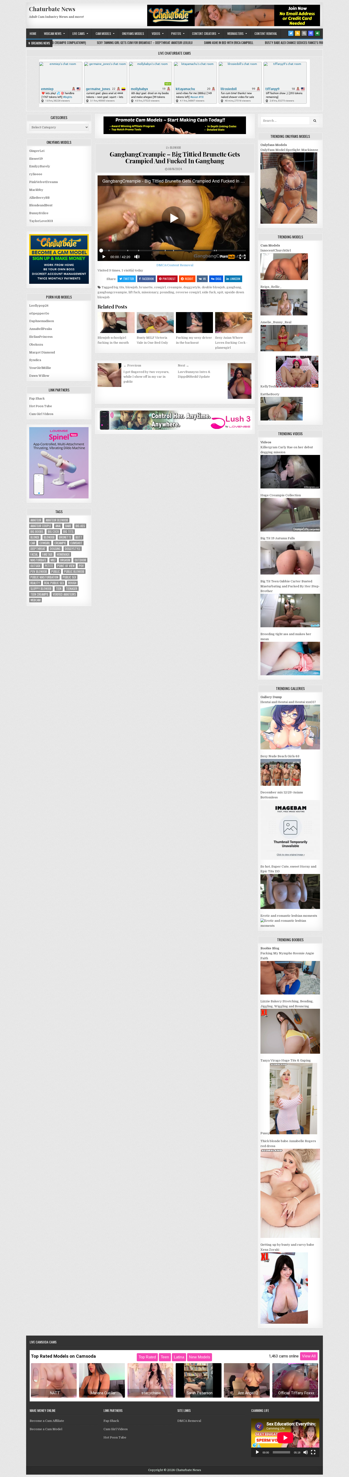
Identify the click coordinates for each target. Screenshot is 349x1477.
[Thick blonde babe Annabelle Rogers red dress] (290, 1237)
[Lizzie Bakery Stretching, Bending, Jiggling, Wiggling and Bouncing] (290, 1052)
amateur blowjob (57, 520)
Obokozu (36, 344)
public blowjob (74, 571)
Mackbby (36, 190)
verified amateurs (64, 594)
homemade (63, 554)
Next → (183, 365)
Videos (156, 33)
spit (220, 292)
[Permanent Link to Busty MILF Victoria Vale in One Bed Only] (155, 322)
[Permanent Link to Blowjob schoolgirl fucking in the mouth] (116, 322)
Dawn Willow (39, 375)
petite (49, 566)
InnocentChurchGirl (275, 250)
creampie (174, 287)
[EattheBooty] (281, 419)
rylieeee (35, 174)
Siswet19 (36, 158)
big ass (80, 526)
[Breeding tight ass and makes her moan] (290, 674)
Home (33, 33)
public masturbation (44, 577)
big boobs (36, 531)
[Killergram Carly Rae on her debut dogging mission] (290, 487)
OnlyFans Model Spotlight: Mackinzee (289, 150)
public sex (69, 577)
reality (35, 583)
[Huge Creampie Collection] (290, 530)
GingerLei (36, 151)
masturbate (38, 560)
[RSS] (297, 33)
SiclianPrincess (41, 336)
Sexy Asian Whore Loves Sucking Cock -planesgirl (231, 342)
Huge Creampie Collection (280, 495)
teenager (71, 588)
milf (53, 560)
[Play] (257, 1452)
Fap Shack (37, 398)
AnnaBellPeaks (40, 329)
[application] (285, 1438)
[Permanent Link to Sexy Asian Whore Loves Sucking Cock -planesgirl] (233, 322)
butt (78, 537)
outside (35, 566)
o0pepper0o (39, 313)
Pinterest (169, 279)
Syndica (35, 360)
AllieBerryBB (39, 197)
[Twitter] (291, 33)
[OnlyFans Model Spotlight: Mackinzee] (288, 222)
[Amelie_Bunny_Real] (284, 350)
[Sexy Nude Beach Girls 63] (280, 785)
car (32, 543)
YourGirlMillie (40, 368)
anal (58, 526)
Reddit (189, 279)
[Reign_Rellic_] (283, 314)
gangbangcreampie (112, 292)
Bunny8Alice (38, 213)
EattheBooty (269, 394)
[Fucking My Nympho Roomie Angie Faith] (290, 993)
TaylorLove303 (41, 221)
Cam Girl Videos (41, 414)
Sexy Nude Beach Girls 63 (279, 756)
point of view (66, 566)
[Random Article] (311, 33)
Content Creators (204, 33)
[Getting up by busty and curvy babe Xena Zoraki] (284, 1322)
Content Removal (266, 33)
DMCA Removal (189, 1421)
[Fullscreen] (313, 1452)
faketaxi (47, 554)
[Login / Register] (317, 33)
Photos (176, 33)
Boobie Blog (269, 948)
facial (34, 554)
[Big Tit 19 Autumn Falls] (290, 573)
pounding (167, 292)
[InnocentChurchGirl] (284, 279)
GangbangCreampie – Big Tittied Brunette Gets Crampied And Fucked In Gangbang (175, 157)
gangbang (233, 287)
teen (58, 588)
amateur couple (40, 526)
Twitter (128, 279)
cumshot (76, 543)
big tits (119, 287)
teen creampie (39, 594)
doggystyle (191, 287)
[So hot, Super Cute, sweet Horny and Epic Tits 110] (290, 908)
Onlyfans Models (133, 33)
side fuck (209, 292)
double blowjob (213, 287)
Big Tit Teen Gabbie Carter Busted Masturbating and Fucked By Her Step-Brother (290, 586)
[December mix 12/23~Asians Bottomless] (290, 858)
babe (68, 526)
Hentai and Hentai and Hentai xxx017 (288, 702)
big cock (53, 531)
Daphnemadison (41, 321)
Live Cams (78, 33)
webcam (35, 600)
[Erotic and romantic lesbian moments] (290, 925)
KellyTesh (268, 386)
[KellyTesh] (297, 386)
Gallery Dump (271, 697)
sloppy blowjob (41, 588)
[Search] (304, 33)
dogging (55, 548)
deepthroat (38, 548)
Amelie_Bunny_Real (275, 322)
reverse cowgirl (188, 292)
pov (81, 566)
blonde (34, 537)
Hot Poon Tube (40, 406)
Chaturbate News (52, 9)
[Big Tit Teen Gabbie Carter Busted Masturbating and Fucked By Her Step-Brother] (290, 626)
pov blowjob (38, 571)
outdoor (80, 560)
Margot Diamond (42, 352)
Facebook (148, 279)
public (55, 571)
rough (72, 583)
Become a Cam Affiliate (47, 1421)
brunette (146, 287)
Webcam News (52, 33)
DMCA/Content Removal (174, 265)
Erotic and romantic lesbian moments (288, 915)
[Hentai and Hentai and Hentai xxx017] (290, 748)
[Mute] (305, 1452)
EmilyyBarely (39, 166)
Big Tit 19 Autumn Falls (277, 538)
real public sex (54, 583)
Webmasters (235, 33)
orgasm (65, 560)
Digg (218, 279)
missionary (149, 292)
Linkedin (235, 279)
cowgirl (160, 287)
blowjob (132, 287)
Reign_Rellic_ (271, 287)
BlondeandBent (40, 205)
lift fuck (134, 292)
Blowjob (175, 147)
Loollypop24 (38, 305)
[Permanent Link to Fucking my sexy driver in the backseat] (194, 322)
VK (204, 279)
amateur (35, 520)
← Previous (132, 365)
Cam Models (103, 33)
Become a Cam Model (46, 1429)
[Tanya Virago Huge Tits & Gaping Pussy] (293, 1133)
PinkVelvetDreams (43, 182)
